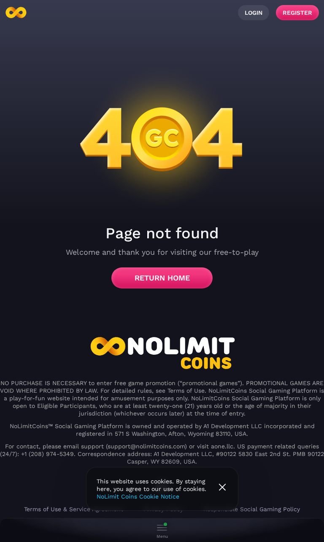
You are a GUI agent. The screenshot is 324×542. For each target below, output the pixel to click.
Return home (162, 277)
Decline (222, 487)
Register (297, 12)
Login (253, 12)
